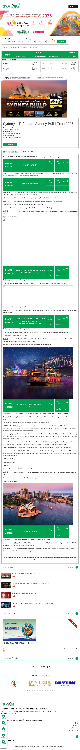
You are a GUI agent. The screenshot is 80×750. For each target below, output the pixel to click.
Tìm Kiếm (61, 41)
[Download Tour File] (20, 137)
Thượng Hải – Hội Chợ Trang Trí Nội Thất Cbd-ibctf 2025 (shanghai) (33, 603)
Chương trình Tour (11, 152)
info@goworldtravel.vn (10, 716)
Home (5, 47)
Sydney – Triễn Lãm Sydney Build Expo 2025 (26, 573)
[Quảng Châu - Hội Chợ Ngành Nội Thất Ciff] (6, 595)
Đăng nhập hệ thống (73, 730)
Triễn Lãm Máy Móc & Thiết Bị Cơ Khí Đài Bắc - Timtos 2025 (30, 583)
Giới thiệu (76, 725)
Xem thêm (71, 567)
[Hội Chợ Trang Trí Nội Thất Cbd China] (19, 630)
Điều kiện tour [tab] (27, 152)
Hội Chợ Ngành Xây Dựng (19, 47)
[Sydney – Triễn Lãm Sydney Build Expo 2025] (6, 575)
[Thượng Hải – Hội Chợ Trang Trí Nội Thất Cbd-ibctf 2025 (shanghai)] (6, 605)
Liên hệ (77, 729)
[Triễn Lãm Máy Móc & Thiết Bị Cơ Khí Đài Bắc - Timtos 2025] (6, 585)
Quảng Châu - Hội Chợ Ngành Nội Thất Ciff (25, 593)
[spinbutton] (50, 41)
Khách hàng (75, 727)
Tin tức (77, 724)
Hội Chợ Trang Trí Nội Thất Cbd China (17, 643)
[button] (54, 40)
